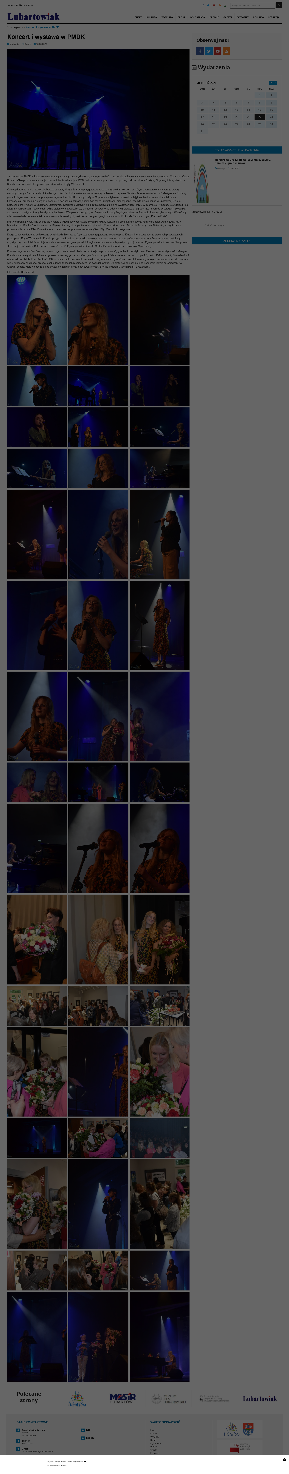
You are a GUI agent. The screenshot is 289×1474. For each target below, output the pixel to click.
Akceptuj (64, 1465)
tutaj (85, 1461)
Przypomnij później (53, 1465)
